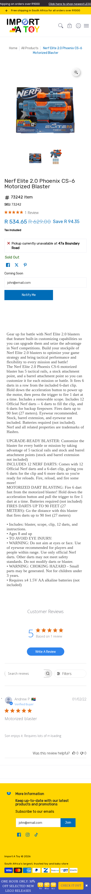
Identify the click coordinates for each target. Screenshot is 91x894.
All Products (29, 48)
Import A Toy (12, 856)
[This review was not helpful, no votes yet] (81, 753)
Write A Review (45, 651)
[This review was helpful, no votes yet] (73, 753)
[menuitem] (78, 26)
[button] (69, 26)
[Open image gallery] (76, 72)
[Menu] (86, 26)
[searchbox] (24, 673)
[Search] (60, 26)
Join (68, 822)
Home (13, 48)
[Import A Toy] (23, 26)
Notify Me (29, 295)
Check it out (71, 886)
